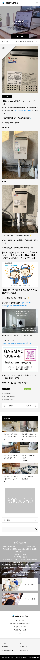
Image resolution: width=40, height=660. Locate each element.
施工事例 (12, 396)
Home (4, 643)
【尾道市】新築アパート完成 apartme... (29, 457)
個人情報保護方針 (8, 650)
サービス (23, 643)
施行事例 (6, 399)
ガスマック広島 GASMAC (23, 110)
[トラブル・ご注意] (20, 593)
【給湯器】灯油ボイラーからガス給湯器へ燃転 (29, 436)
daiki (9, 393)
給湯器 (11, 399)
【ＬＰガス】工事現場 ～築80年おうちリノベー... (11, 478)
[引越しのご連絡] (20, 579)
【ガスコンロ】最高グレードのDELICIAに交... (11, 436)
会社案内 (5, 647)
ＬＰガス (7, 96)
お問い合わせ (24, 650)
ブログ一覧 (23, 647)
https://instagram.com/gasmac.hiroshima (16, 343)
